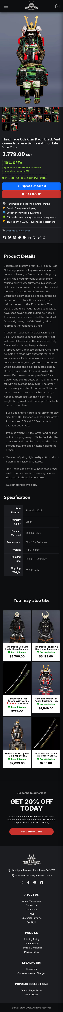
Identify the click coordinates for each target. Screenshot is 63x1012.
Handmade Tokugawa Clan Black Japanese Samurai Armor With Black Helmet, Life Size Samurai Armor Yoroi (46, 648)
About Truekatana (31, 901)
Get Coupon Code (31, 831)
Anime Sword (32, 994)
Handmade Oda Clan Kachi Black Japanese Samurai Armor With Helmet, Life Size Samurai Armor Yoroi (17, 648)
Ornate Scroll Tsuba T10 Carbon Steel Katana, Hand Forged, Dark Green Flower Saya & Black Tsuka (46, 754)
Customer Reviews (32, 917)
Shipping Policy (31, 939)
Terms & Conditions (31, 947)
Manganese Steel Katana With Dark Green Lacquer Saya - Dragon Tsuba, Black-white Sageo (17, 699)
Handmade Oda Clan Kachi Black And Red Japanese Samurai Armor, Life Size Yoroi (46, 699)
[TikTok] (28, 882)
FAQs (31, 913)
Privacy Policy (31, 951)
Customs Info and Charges (31, 973)
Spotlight (31, 922)
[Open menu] (6, 6)
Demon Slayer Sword (31, 990)
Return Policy (32, 943)
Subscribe (31, 909)
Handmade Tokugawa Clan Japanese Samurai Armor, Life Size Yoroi (17, 754)
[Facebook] (41, 882)
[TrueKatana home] (31, 6)
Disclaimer (31, 969)
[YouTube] (34, 882)
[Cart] (57, 6)
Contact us (31, 905)
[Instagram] (21, 882)
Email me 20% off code (18, 230)
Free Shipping (18, 652)
